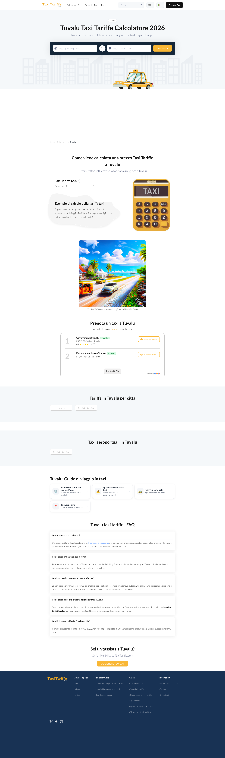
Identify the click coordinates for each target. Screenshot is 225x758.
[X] (51, 721)
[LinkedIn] (61, 721)
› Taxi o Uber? (134, 700)
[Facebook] (56, 721)
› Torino (76, 695)
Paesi (103, 5)
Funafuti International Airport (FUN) (87, 408)
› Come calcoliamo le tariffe (140, 695)
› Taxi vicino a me (136, 683)
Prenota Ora (174, 5)
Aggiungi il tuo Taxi (112, 663)
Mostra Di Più (112, 371)
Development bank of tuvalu (91, 353)
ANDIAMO (162, 48)
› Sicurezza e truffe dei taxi (140, 712)
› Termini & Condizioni (168, 683)
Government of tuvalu (87, 337)
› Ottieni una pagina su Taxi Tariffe (109, 683)
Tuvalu (112, 20)
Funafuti (61, 408)
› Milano (76, 689)
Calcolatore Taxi (74, 5)
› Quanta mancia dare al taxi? (141, 706)
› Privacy (162, 689)
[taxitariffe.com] (52, 5)
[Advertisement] (112, 111)
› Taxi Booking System (104, 695)
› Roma (76, 683)
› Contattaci (164, 695)
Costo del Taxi (91, 5)
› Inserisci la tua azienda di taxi (107, 689)
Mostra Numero (150, 339)
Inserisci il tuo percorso (98, 543)
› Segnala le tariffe (136, 689)
